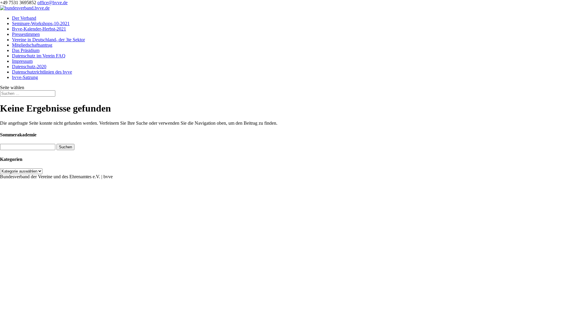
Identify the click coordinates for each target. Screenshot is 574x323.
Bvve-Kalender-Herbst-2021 (39, 28)
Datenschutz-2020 (29, 66)
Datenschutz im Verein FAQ (38, 55)
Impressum (22, 61)
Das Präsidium (25, 50)
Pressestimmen (26, 34)
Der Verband (24, 18)
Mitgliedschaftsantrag (32, 45)
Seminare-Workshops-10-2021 (41, 23)
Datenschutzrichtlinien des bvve (42, 71)
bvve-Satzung (25, 77)
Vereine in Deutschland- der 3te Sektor (48, 39)
